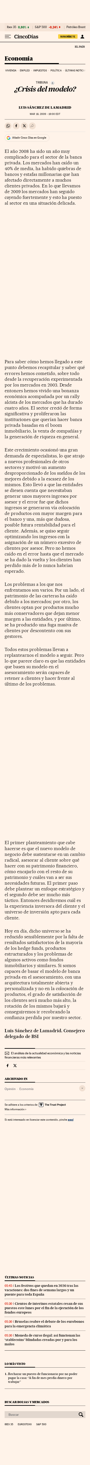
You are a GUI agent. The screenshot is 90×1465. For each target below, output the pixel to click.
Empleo (25, 70)
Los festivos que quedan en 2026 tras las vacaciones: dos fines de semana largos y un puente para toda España (41, 1290)
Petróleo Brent (75, 27)
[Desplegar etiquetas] (82, 1088)
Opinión (10, 1089)
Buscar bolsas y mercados (27, 1402)
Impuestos (40, 70)
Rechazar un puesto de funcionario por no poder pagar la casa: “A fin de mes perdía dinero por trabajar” (43, 1378)
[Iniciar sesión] (82, 37)
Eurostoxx (25, 1424)
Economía (19, 59)
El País (79, 46)
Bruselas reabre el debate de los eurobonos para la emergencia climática (44, 1324)
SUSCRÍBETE (67, 36)
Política (56, 70)
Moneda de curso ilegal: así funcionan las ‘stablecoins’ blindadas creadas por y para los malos (42, 1339)
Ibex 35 (11, 27)
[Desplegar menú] (8, 36)
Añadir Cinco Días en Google (29, 137)
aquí (70, 1119)
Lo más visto (15, 1364)
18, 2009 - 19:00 (45, 114)
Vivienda (10, 70)
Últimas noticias (76, 70)
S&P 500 (41, 27)
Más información (14, 1109)
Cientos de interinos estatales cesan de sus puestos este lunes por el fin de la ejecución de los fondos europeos (44, 1308)
